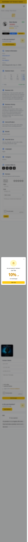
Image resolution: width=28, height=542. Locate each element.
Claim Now (13, 282)
